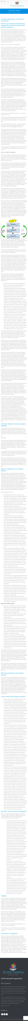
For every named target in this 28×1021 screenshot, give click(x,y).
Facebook (2, 1014)
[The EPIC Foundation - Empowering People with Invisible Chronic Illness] (14, 4)
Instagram (7, 1014)
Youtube (4, 1014)
